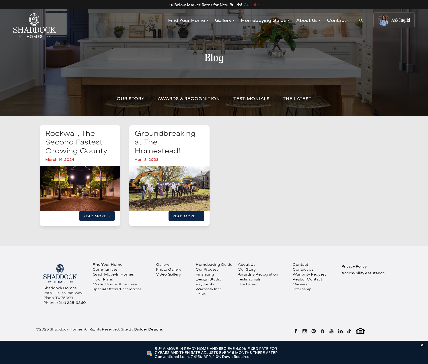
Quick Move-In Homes (113, 274)
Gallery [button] (223, 20)
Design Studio (208, 279)
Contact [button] (336, 20)
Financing (205, 274)
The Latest (297, 98)
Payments (205, 284)
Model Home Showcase (115, 284)
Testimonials (251, 98)
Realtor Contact (307, 279)
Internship (302, 288)
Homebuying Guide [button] (264, 20)
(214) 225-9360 (71, 302)
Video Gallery (168, 274)
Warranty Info (208, 288)
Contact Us (303, 269)
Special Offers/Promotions (117, 288)
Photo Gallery (168, 269)
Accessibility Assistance (363, 272)
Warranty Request (309, 274)
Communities (105, 269)
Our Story (130, 98)
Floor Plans (103, 279)
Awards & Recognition (189, 98)
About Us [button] (306, 20)
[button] (188, 20)
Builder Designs (148, 329)
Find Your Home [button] (186, 20)
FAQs (201, 293)
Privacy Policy (354, 266)
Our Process (207, 269)
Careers (300, 284)
